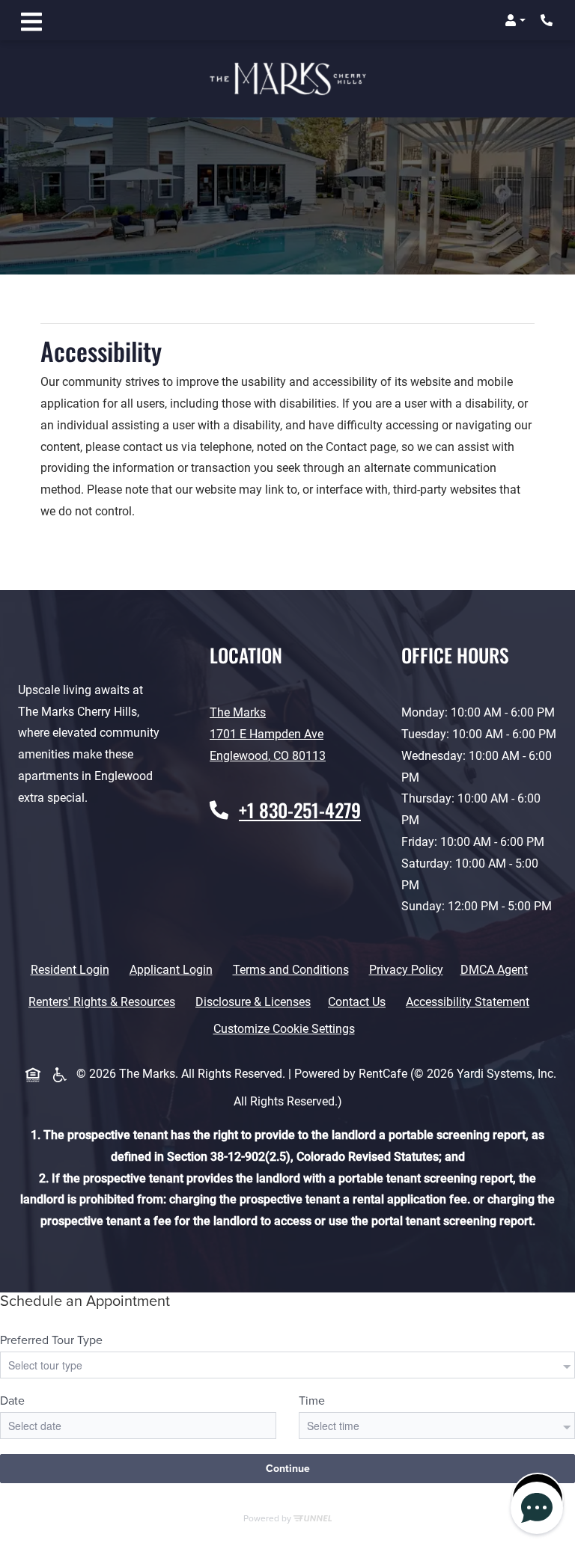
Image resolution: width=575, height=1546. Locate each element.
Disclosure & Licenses (256, 1001)
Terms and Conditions (294, 969)
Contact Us (357, 1002)
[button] (515, 20)
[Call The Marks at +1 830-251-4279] (548, 20)
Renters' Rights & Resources (104, 1001)
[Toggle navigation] (31, 20)
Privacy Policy (409, 969)
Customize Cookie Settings (284, 1029)
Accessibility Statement (470, 1001)
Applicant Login (174, 969)
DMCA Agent (497, 969)
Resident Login (73, 969)
